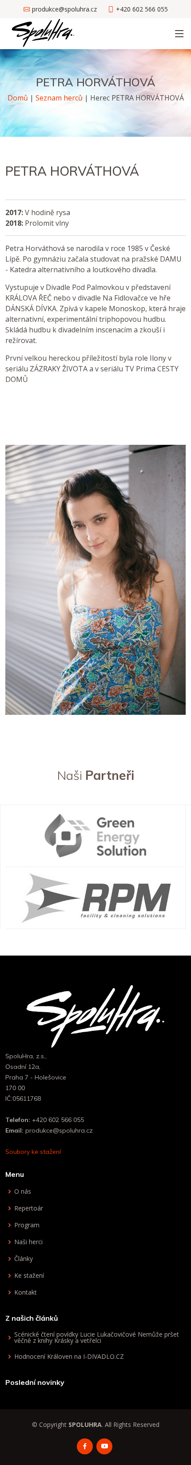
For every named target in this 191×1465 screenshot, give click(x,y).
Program (27, 1225)
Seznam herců (59, 98)
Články (23, 1259)
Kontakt (25, 1292)
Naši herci (28, 1242)
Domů (18, 98)
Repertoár (28, 1208)
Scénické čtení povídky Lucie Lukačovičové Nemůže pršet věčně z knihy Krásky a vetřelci (96, 1337)
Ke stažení (29, 1275)
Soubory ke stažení (33, 1152)
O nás (22, 1191)
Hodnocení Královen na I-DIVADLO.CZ (69, 1356)
